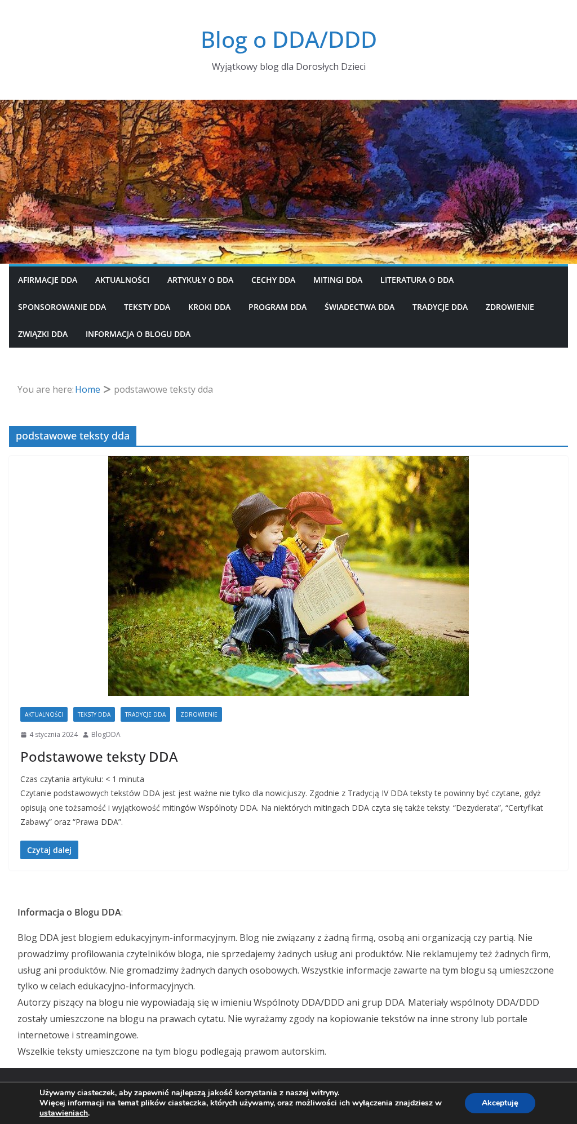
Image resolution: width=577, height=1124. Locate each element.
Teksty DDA (147, 306)
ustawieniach (63, 1113)
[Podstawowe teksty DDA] (288, 576)
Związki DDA (43, 333)
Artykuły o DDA (200, 279)
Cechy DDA (273, 279)
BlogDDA (106, 734)
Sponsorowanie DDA (62, 306)
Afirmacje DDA (47, 279)
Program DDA (277, 306)
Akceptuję (500, 1103)
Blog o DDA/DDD (289, 39)
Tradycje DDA (440, 306)
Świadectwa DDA (359, 306)
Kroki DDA (209, 306)
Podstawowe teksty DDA (99, 756)
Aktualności (122, 279)
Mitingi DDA (337, 279)
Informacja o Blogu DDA (138, 333)
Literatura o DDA (417, 279)
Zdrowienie (510, 306)
